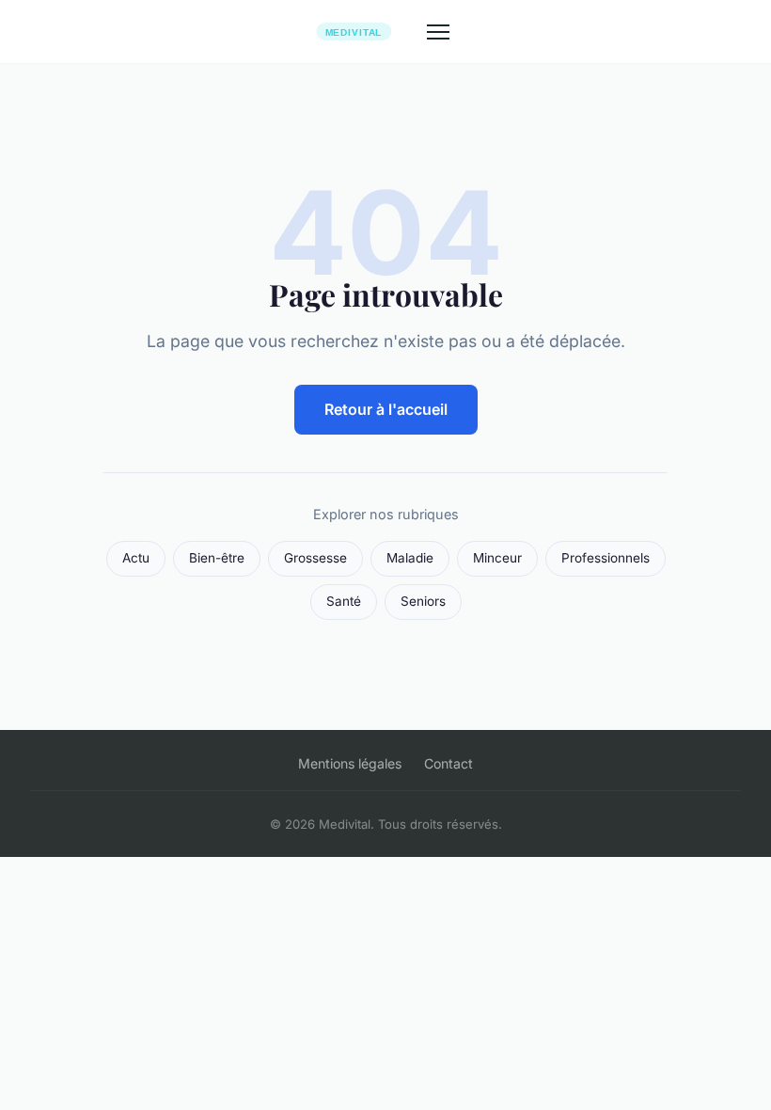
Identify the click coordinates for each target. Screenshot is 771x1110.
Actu (135, 557)
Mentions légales (349, 763)
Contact (448, 763)
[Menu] (438, 32)
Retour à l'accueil (386, 409)
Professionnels (605, 557)
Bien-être (216, 557)
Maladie (409, 557)
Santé (343, 601)
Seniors (423, 601)
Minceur (497, 557)
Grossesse (315, 557)
